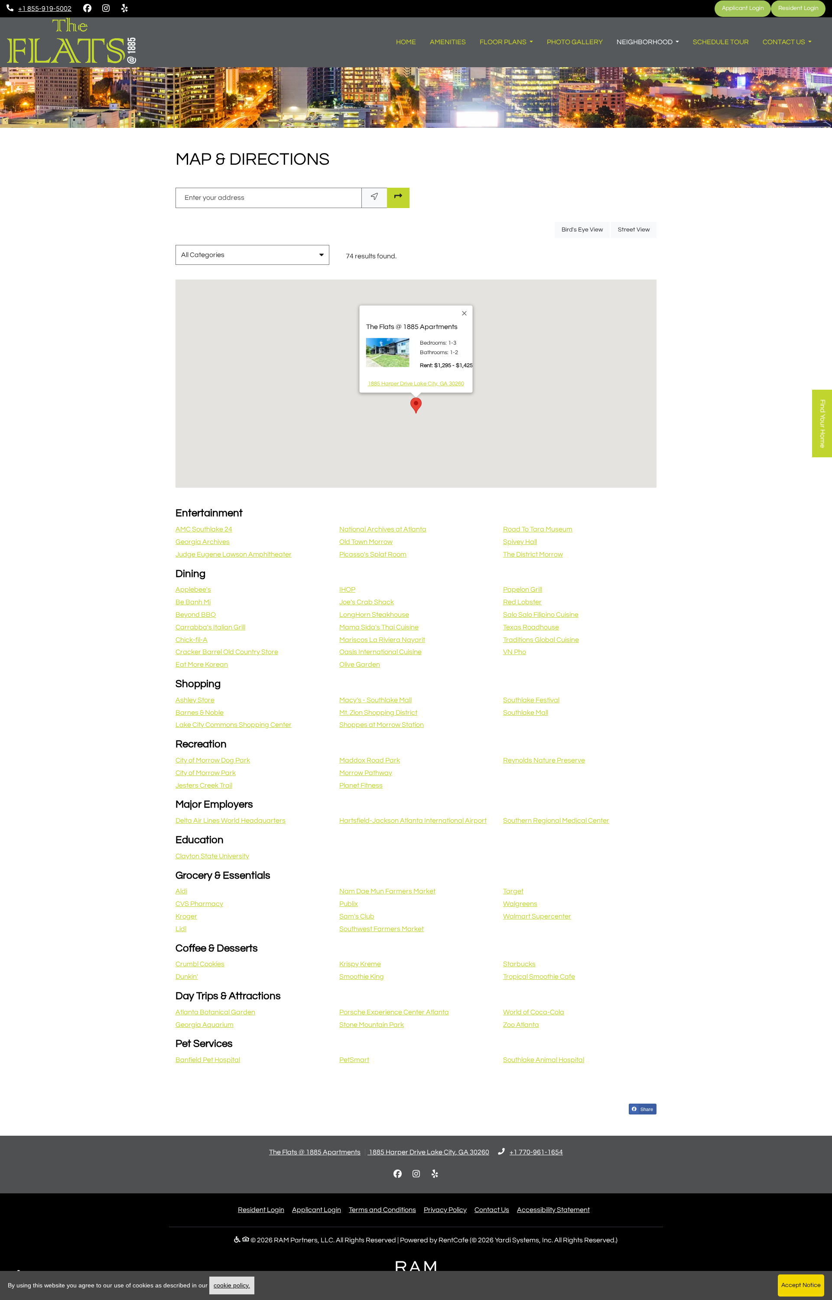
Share (646, 1108)
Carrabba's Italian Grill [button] (210, 627)
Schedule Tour (721, 42)
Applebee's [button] (193, 589)
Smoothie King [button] (361, 976)
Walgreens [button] (520, 903)
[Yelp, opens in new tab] (124, 8)
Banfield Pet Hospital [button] (208, 1059)
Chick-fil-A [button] (192, 639)
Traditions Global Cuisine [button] (541, 639)
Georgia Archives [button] (203, 541)
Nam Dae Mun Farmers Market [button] (387, 891)
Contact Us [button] (784, 42)
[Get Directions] (398, 198)
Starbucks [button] (519, 964)
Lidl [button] (181, 928)
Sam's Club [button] (356, 916)
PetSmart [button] (354, 1059)
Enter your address (214, 197)
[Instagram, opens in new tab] (105, 8)
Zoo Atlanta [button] (521, 1024)
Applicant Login (746, 8)
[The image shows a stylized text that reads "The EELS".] (71, 42)
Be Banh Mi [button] (193, 602)
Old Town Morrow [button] (366, 541)
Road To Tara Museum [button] (537, 529)
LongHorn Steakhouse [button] (374, 614)
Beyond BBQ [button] (196, 614)
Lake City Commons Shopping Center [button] (234, 724)
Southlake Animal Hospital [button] (543, 1059)
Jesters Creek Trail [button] (204, 785)
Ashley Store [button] (195, 700)
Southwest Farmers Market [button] (381, 928)
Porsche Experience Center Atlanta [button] (394, 1012)
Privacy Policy (445, 1209)
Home (406, 42)
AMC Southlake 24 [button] (204, 529)
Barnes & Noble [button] (200, 712)
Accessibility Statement (553, 1209)
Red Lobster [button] (522, 602)
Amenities (448, 42)
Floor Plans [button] (504, 42)
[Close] (465, 313)
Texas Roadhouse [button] (531, 627)
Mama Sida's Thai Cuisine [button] (379, 627)
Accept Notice (801, 1285)
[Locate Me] (374, 198)
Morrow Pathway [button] (365, 772)
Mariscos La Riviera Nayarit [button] (382, 639)
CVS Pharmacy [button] (199, 903)
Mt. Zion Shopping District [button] (378, 712)
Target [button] (513, 891)
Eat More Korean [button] (202, 664)
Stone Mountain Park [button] (371, 1024)
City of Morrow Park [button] (206, 772)
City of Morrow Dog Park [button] (213, 760)
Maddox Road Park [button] (369, 760)
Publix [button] (348, 903)
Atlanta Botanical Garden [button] (215, 1012)
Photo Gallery (575, 42)
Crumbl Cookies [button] (200, 964)
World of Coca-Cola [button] (533, 1012)
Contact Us (491, 1209)
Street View (637, 229)
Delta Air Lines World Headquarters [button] (231, 820)
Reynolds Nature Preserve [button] (544, 760)
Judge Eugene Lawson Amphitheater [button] (234, 554)
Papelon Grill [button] (522, 589)
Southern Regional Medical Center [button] (556, 820)
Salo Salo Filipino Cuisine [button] (540, 614)
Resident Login (802, 8)
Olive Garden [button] (359, 664)
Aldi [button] (181, 891)
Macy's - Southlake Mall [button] (375, 700)
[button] (412, 414)
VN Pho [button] (514, 651)
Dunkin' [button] (187, 976)
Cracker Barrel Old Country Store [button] (227, 651)
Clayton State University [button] (212, 856)
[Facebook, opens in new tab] (87, 8)
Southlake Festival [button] (531, 700)
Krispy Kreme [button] (360, 964)
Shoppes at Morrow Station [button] (381, 724)
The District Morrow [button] (533, 554)
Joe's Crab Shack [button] (366, 602)
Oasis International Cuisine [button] (380, 651)
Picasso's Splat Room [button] (372, 554)
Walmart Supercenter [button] (537, 916)
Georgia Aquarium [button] (205, 1024)
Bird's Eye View (586, 229)
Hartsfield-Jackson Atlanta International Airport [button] (413, 820)
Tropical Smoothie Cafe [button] (539, 976)
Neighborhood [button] (645, 42)
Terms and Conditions (382, 1209)
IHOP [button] (347, 589)
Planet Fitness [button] (361, 785)
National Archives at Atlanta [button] (382, 529)
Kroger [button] (186, 916)
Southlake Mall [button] (525, 712)
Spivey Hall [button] (520, 541)
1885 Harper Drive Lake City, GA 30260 (416, 383)
